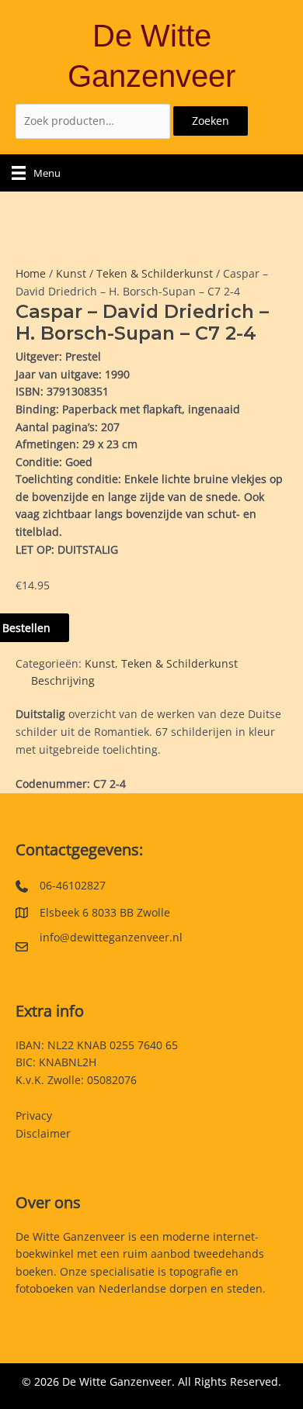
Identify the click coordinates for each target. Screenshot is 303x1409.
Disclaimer (43, 1133)
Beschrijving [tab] (63, 680)
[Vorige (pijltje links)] (27, 705)
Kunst (71, 273)
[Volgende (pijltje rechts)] (276, 705)
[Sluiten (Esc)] (252, 17)
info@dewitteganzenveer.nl (111, 937)
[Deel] (217, 17)
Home (31, 273)
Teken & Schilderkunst (154, 273)
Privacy (34, 1115)
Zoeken (210, 120)
